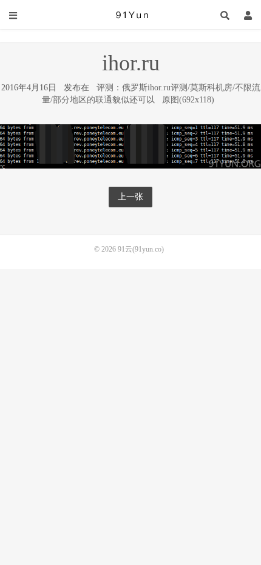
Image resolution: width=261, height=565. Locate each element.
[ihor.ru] (130, 145)
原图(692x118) (188, 99)
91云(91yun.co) (130, 15)
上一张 (130, 196)
